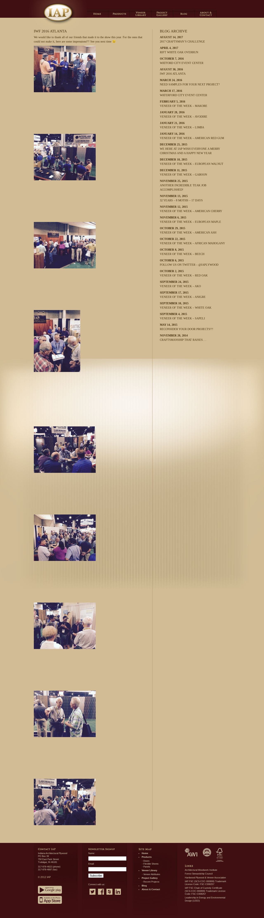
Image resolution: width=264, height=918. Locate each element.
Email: (91, 864)
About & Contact (151, 889)
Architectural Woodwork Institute (201, 870)
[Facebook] (101, 895)
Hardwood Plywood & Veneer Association (205, 877)
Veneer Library (141, 13)
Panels (146, 866)
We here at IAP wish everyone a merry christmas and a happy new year (190, 149)
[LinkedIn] (118, 895)
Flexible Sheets (151, 864)
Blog (184, 13)
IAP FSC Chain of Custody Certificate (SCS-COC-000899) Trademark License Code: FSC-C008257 (205, 891)
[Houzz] (109, 895)
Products (119, 13)
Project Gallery (162, 13)
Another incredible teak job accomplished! (183, 185)
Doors (146, 861)
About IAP (206, 13)
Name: (91, 853)
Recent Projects (151, 881)
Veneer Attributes (151, 874)
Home (97, 13)
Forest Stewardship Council (198, 873)
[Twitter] (92, 895)
